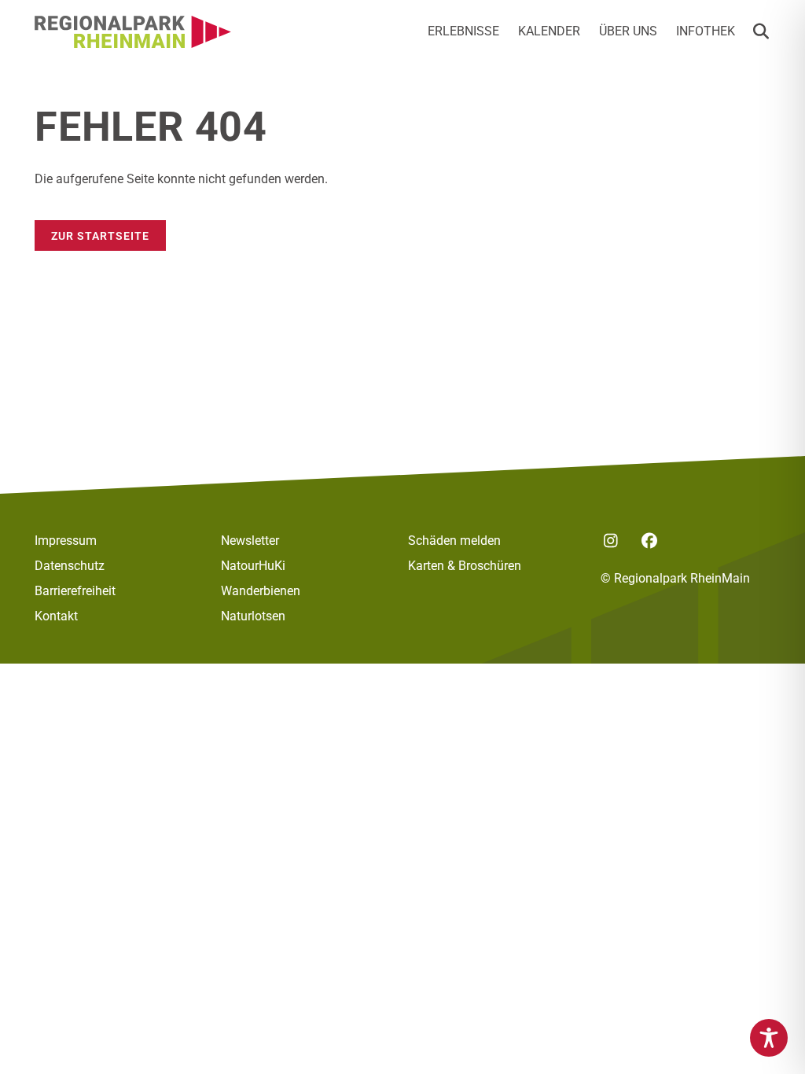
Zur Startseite (100, 236)
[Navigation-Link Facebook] (649, 540)
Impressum (66, 540)
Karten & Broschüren (464, 565)
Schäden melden (454, 540)
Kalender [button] (549, 31)
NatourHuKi (253, 565)
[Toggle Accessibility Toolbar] (768, 1037)
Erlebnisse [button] (463, 31)
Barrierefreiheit (75, 590)
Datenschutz (70, 565)
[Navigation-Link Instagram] (610, 540)
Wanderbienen (260, 590)
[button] (760, 31)
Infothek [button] (705, 31)
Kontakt (56, 616)
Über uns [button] (628, 31)
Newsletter (250, 540)
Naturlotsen (253, 616)
